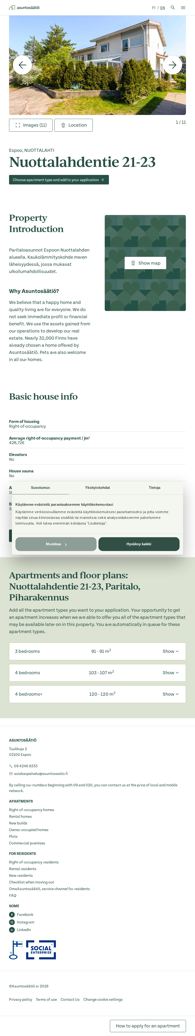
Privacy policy (20, 999)
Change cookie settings (103, 999)
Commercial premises (27, 843)
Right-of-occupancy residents (34, 862)
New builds (18, 823)
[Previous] (22, 64)
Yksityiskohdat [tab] (97, 488)
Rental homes (20, 816)
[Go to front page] (24, 7)
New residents (21, 875)
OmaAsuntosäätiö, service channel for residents (49, 889)
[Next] (172, 64)
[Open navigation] (183, 7)
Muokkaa (53, 544)
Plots (13, 836)
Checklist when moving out (31, 882)
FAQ (12, 895)
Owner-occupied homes (29, 830)
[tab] (31, 125)
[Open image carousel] (97, 65)
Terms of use (46, 999)
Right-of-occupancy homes (31, 810)
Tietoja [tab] (154, 488)
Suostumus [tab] (40, 488)
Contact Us (70, 999)
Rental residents (22, 869)
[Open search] (172, 7)
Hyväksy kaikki (139, 544)
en (162, 8)
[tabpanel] (97, 65)
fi (154, 8)
